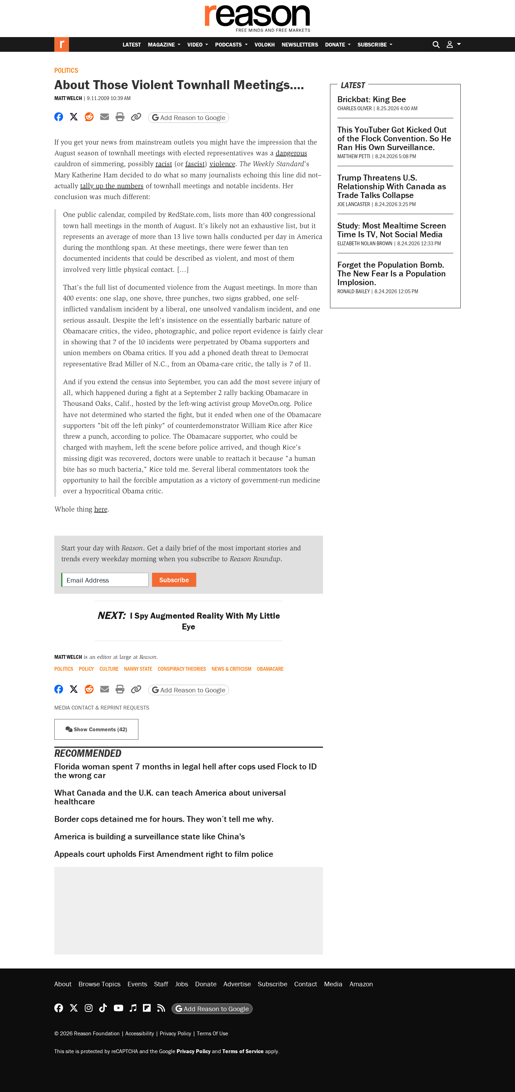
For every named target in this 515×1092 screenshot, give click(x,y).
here (100, 509)
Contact (305, 983)
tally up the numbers (112, 186)
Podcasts (229, 44)
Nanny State (138, 668)
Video (195, 44)
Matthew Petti (353, 156)
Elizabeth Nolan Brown (364, 243)
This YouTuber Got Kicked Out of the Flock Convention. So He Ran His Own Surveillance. (394, 138)
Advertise (237, 983)
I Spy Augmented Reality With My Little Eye (188, 621)
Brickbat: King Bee (371, 99)
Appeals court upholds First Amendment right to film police (163, 853)
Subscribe (373, 44)
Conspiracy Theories (182, 668)
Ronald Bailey (353, 291)
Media (333, 983)
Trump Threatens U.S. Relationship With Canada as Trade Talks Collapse (391, 186)
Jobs (181, 983)
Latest (132, 44)
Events (137, 983)
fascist (195, 164)
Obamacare (270, 668)
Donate (335, 44)
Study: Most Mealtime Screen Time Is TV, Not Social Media (391, 230)
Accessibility (139, 1033)
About (62, 983)
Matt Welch (68, 97)
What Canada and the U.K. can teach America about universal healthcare (170, 797)
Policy (86, 668)
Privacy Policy (175, 1033)
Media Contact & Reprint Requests (101, 707)
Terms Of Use (212, 1033)
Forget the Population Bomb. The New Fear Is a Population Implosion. (391, 273)
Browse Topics (99, 983)
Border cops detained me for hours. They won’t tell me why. (164, 818)
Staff (161, 983)
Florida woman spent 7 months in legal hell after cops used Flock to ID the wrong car (185, 771)
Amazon (361, 983)
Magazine (162, 44)
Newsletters (300, 44)
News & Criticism (231, 668)
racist (164, 164)
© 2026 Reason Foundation (87, 1033)
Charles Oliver (354, 108)
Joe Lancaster (353, 203)
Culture (108, 668)
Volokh (265, 44)
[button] (454, 44)
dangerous (291, 153)
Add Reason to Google (192, 117)
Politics (66, 70)
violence (222, 164)
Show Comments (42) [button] (100, 729)
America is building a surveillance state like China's (149, 836)
